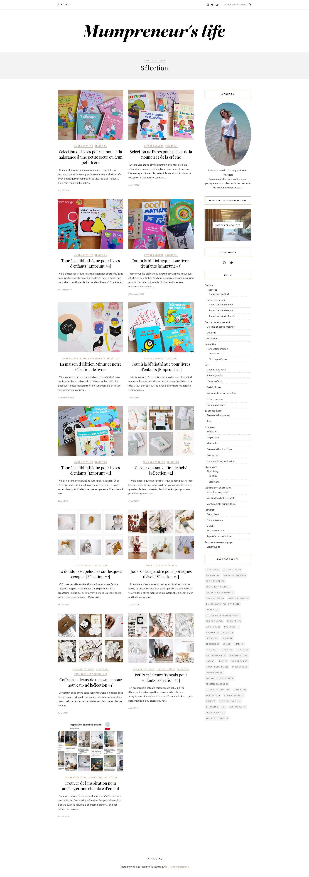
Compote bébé (215, 598)
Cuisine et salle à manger (220, 326)
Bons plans (213, 514)
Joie (227, 644)
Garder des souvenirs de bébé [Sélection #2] (161, 470)
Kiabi (239, 644)
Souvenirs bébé (233, 695)
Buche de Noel (215, 581)
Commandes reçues (217, 587)
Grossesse (212, 644)
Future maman (215, 398)
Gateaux (212, 638)
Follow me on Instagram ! (177, 867)
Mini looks (212, 443)
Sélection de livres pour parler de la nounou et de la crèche (161, 154)
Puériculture (214, 387)
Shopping (210, 426)
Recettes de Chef (219, 294)
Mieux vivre (211, 466)
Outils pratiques (218, 359)
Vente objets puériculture (221, 503)
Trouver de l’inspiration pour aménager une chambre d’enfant (90, 785)
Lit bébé (211, 650)
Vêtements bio (215, 713)
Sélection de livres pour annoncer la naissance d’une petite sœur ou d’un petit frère (90, 157)
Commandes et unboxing (221, 460)
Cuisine (209, 285)
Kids (207, 365)
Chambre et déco (83, 669)
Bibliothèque (232, 570)
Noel (210, 661)
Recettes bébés (216, 300)
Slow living (212, 471)
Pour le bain (239, 661)
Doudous (212, 610)
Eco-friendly (214, 621)
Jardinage (214, 481)
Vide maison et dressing (218, 487)
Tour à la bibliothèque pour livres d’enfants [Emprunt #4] (90, 263)
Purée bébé (239, 667)
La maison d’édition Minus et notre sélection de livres (91, 366)
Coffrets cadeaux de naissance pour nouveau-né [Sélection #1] (90, 682)
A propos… (63, 4)
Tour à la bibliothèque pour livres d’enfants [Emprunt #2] (161, 366)
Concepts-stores (238, 598)
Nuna (223, 661)
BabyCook (212, 570)
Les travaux (215, 353)
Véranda (211, 332)
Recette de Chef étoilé (220, 678)
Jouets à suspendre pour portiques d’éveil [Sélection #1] (161, 574)
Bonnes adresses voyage (218, 542)
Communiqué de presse (219, 593)
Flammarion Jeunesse (219, 633)
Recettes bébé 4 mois (221, 304)
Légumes (243, 650)
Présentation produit (218, 415)
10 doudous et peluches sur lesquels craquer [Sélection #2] (90, 574)
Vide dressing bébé (217, 492)
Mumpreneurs (239, 655)
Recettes (212, 289)
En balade (234, 621)
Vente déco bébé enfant (220, 497)
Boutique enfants (235, 575)
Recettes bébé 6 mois (221, 310)
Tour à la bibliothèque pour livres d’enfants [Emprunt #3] (161, 263)
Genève (227, 638)
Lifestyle (209, 525)
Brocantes (212, 455)
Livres (227, 650)
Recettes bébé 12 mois (222, 316)
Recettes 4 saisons (217, 684)
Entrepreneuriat (216, 530)
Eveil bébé (231, 627)
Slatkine (240, 690)
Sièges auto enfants (218, 690)
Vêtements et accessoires (90, 674)
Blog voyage (213, 546)
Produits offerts (217, 667)
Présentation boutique (219, 449)
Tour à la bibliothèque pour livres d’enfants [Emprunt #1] (90, 470)
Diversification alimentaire (223, 604)
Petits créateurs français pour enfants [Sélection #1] (161, 677)
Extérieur (212, 338)
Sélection (101, 146)
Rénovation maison (217, 348)
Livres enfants (83, 146)
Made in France (215, 655)
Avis (209, 421)
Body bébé (213, 575)
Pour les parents (94, 358)
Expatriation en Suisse (219, 536)
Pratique (209, 509)
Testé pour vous (229, 701)
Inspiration (95, 777)
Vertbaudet (237, 707)
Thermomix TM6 (215, 707)
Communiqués (215, 520)
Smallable (213, 695)
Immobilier (210, 344)
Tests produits (213, 410)
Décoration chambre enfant (222, 615)
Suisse (210, 701)
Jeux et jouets (83, 565)
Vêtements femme (217, 718)
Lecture (213, 475)
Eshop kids (213, 627)
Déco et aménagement (217, 322)
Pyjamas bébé (214, 673)
